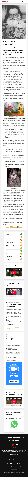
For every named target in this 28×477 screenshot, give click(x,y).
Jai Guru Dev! (13, 226)
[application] (14, 272)
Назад (7, 226)
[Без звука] (18, 276)
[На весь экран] (21, 276)
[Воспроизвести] (9, 276)
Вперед (20, 226)
